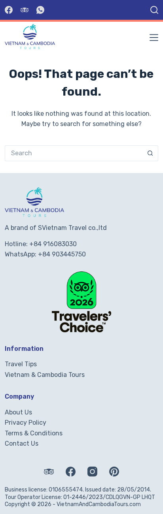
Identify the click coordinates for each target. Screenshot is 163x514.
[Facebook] (9, 10)
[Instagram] (92, 471)
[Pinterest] (114, 471)
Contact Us (21, 443)
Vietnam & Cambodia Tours (45, 374)
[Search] (154, 10)
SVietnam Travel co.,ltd (72, 228)
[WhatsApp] (40, 10)
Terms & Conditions (34, 433)
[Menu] (154, 37)
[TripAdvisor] (24, 10)
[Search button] (150, 153)
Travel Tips (21, 364)
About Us (18, 412)
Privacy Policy (25, 422)
